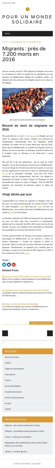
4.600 (11, 212)
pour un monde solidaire (27, 19)
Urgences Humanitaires (41, 323)
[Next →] (50, 333)
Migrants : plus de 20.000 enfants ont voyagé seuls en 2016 (26, 276)
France (8, 380)
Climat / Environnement (14, 398)
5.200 (21, 207)
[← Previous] (5, 333)
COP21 (8, 363)
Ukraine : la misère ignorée (16, 452)
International (10, 374)
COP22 (8, 409)
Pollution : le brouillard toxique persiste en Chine (24, 431)
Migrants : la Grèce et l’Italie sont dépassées (20, 304)
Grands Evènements (13, 392)
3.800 (39, 207)
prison (26, 253)
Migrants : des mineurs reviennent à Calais (22, 425)
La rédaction (35, 42)
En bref (8, 403)
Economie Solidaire (13, 386)
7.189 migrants (30, 136)
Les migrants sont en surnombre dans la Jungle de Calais (25, 290)
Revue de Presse (12, 357)
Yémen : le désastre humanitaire (18, 437)
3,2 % (5, 174)
